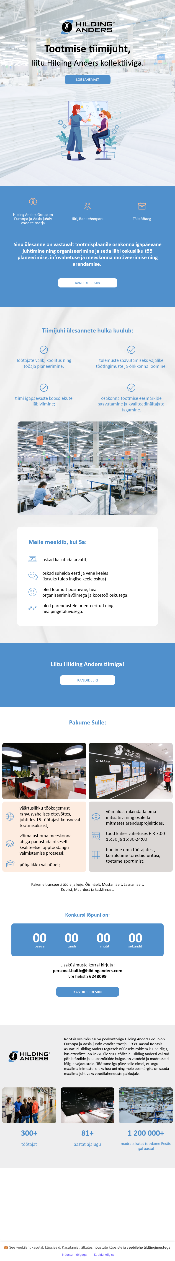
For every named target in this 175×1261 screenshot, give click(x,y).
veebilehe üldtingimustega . (149, 1247)
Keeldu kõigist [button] (104, 1254)
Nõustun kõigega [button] (74, 1254)
